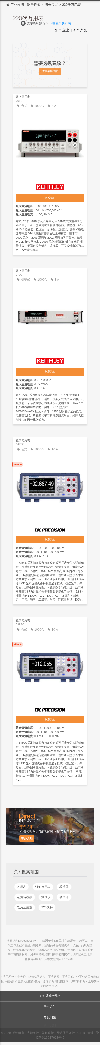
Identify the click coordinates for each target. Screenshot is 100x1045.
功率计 (64, 897)
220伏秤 (47, 907)
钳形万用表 (43, 887)
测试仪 (46, 897)
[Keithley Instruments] (50, 185)
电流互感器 (24, 907)
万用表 (21, 887)
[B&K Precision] (50, 528)
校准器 (64, 887)
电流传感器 (24, 897)
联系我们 (50, 197)
